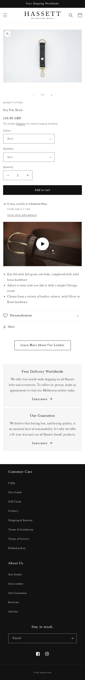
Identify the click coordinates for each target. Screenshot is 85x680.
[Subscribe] (72, 638)
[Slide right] (51, 95)
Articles (13, 611)
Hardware (8, 149)
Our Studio (15, 574)
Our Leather (16, 584)
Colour (7, 130)
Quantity (8, 167)
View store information (22, 215)
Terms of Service (19, 539)
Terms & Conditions (20, 529)
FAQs (11, 483)
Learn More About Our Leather (43, 345)
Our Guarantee (17, 593)
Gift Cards (14, 501)
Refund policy (17, 548)
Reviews (13, 602)
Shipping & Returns (20, 520)
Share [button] (11, 327)
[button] (5, 15)
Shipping (20, 124)
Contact (13, 511)
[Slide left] (33, 95)
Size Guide (15, 492)
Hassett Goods (45, 673)
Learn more (39, 399)
